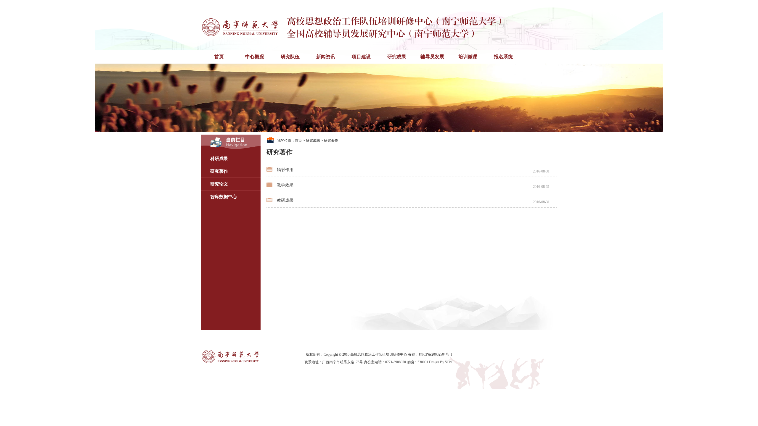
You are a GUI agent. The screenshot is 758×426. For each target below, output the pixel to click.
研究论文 (219, 184)
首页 (298, 140)
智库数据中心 (223, 196)
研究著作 (219, 171)
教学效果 (285, 185)
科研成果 (219, 158)
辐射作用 (285, 169)
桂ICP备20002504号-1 (435, 354)
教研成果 (285, 200)
